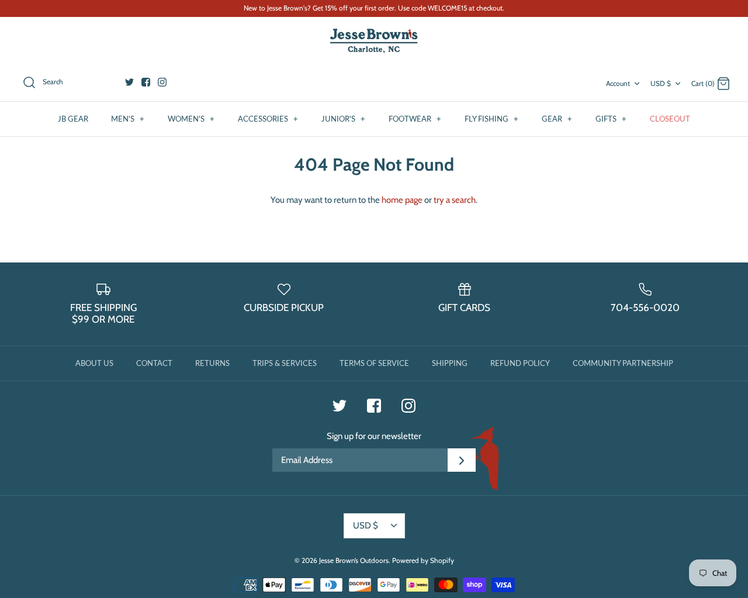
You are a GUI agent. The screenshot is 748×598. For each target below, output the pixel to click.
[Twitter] (129, 82)
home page (402, 200)
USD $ (660, 83)
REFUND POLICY (520, 363)
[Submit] (462, 460)
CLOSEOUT (670, 118)
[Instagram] (162, 82)
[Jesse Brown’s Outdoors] (374, 41)
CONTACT (154, 363)
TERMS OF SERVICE (374, 363)
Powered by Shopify (423, 560)
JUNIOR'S (343, 118)
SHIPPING (450, 363)
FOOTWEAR (415, 118)
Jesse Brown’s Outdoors (354, 560)
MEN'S (127, 118)
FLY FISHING (491, 118)
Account (618, 83)
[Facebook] (145, 82)
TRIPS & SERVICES (284, 363)
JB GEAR (73, 118)
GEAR (557, 118)
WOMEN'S (191, 118)
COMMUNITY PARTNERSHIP (623, 363)
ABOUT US (94, 363)
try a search (455, 200)
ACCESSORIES (268, 118)
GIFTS (610, 118)
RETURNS (212, 363)
